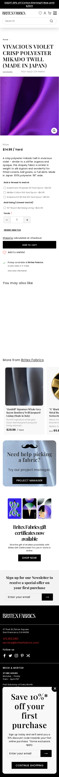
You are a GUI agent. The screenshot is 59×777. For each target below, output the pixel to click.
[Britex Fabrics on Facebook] (4, 655)
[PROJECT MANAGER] (29, 463)
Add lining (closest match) (18, 202)
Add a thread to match (16, 182)
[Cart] (49, 13)
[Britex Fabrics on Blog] (28, 655)
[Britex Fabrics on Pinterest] (22, 655)
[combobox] (29, 21)
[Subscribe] (46, 753)
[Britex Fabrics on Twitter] (10, 655)
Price (6, 144)
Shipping (8, 238)
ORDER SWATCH (12, 230)
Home (5, 39)
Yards (7, 213)
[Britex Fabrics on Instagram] (16, 655)
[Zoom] (54, 131)
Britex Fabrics (32, 360)
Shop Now (29, 558)
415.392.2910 (11, 639)
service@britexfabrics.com (21, 643)
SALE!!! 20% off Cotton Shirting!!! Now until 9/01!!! (29, 4)
